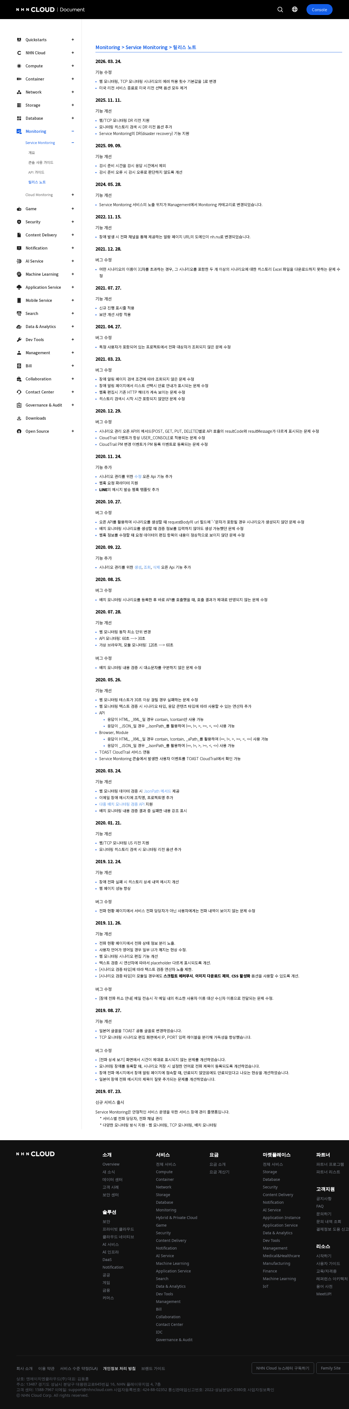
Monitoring (36, 131)
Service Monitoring (40, 142)
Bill (29, 365)
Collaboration (38, 378)
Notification (36, 248)
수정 (138, 476)
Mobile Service (39, 300)
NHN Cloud (35, 52)
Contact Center (40, 392)
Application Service (43, 287)
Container (35, 79)
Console (319, 9)
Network (33, 92)
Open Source (37, 431)
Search (32, 313)
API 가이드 (36, 172)
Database (34, 118)
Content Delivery (41, 234)
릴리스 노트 (37, 182)
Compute (34, 65)
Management (38, 352)
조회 (147, 567)
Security (33, 221)
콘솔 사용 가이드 (40, 162)
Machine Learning (42, 274)
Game (31, 208)
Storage (33, 105)
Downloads (36, 418)
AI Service (34, 261)
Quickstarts (36, 39)
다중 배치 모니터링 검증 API (122, 804)
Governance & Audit (44, 405)
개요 (31, 152)
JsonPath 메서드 (157, 791)
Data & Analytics (41, 326)
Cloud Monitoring (39, 194)
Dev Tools (35, 339)
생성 (138, 567)
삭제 (156, 567)
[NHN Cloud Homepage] (31, 9)
